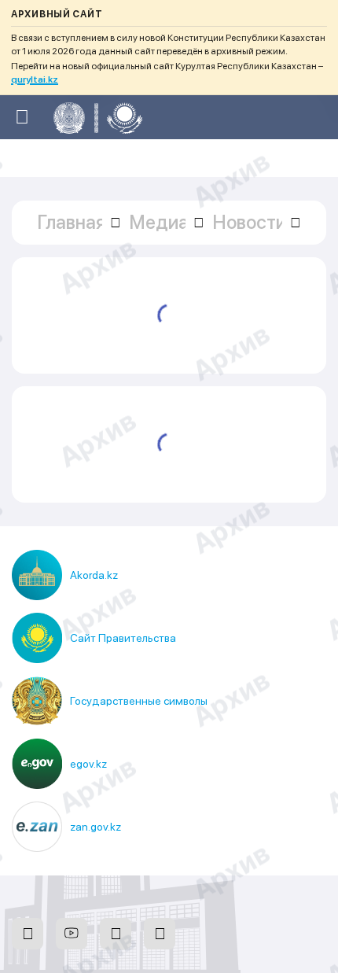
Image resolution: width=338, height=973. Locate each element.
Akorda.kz (94, 575)
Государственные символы (139, 701)
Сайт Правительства (123, 638)
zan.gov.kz (95, 826)
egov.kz (88, 763)
